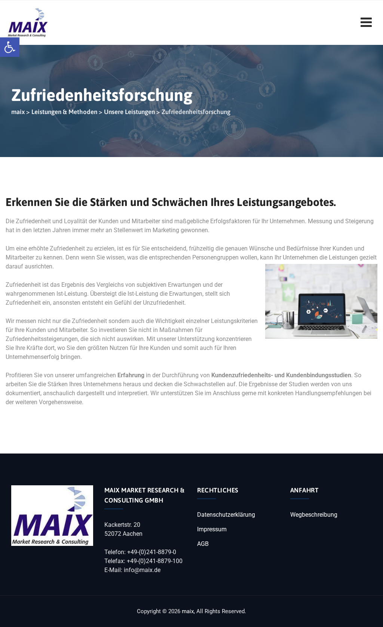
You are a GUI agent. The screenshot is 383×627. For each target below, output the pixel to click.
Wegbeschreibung (313, 514)
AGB (203, 543)
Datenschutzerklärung (226, 514)
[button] (9, 47)
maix (188, 611)
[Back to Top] (367, 614)
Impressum (212, 529)
